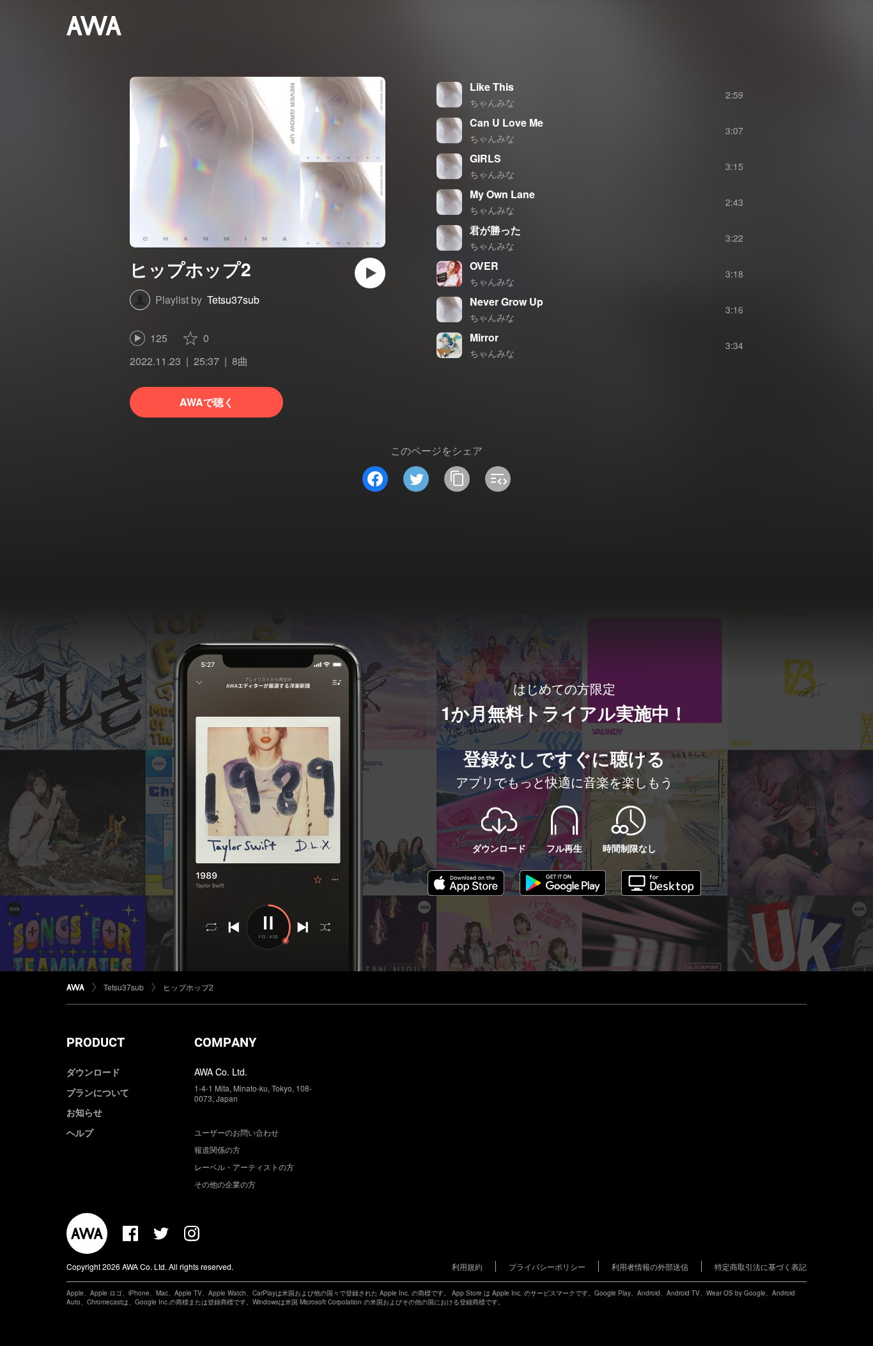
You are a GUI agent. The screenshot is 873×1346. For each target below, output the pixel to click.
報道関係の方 (217, 1149)
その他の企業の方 (225, 1183)
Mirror (484, 337)
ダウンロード (93, 1071)
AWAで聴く (207, 402)
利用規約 (467, 1266)
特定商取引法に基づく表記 (761, 1266)
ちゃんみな (492, 102)
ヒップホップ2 (188, 987)
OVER (484, 265)
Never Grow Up (506, 301)
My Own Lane (502, 194)
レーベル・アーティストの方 (244, 1166)
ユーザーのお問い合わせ (236, 1132)
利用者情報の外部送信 (650, 1266)
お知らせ (84, 1112)
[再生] (370, 273)
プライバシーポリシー (547, 1266)
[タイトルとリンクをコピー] (457, 479)
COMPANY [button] (225, 1042)
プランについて (97, 1092)
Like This (492, 86)
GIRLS (485, 158)
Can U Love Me (506, 122)
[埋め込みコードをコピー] (498, 479)
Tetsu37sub (233, 299)
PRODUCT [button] (95, 1042)
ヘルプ (79, 1132)
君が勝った (495, 230)
